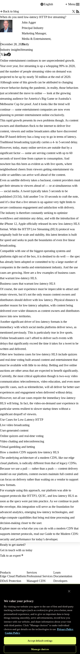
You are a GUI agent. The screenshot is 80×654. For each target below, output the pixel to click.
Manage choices (40, 649)
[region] (40, 619)
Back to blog (11, 11)
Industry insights (10, 49)
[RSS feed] (77, 11)
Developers (60, 580)
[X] (2, 55)
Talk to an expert (10, 555)
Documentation (62, 576)
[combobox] (54, 4)
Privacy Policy (65, 629)
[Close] (69, 591)
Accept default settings (40, 640)
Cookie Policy (12, 632)
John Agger (29, 22)
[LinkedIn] (5, 55)
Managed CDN (36, 580)
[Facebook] (9, 55)
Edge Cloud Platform (13, 576)
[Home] (9, 4)
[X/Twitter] (73, 11)
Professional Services (40, 576)
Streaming (26, 49)
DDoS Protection (10, 580)
